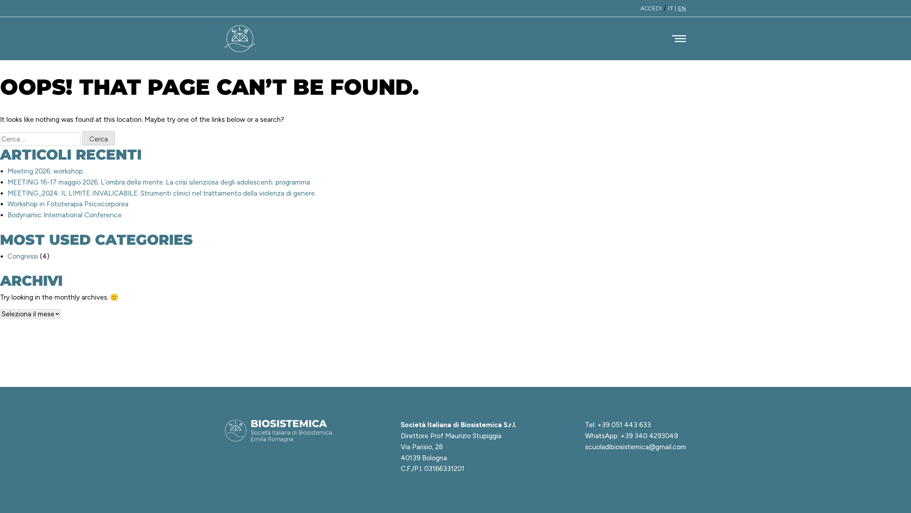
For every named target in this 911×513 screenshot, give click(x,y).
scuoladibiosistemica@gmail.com (635, 447)
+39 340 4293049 (649, 436)
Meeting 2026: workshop (45, 171)
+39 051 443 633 (624, 425)
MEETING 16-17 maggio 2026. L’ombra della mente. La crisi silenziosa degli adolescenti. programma (158, 182)
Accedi (651, 8)
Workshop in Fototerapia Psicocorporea (67, 204)
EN (682, 8)
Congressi (22, 256)
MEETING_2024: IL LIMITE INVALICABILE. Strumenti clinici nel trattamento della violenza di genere (161, 193)
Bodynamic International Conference (64, 215)
